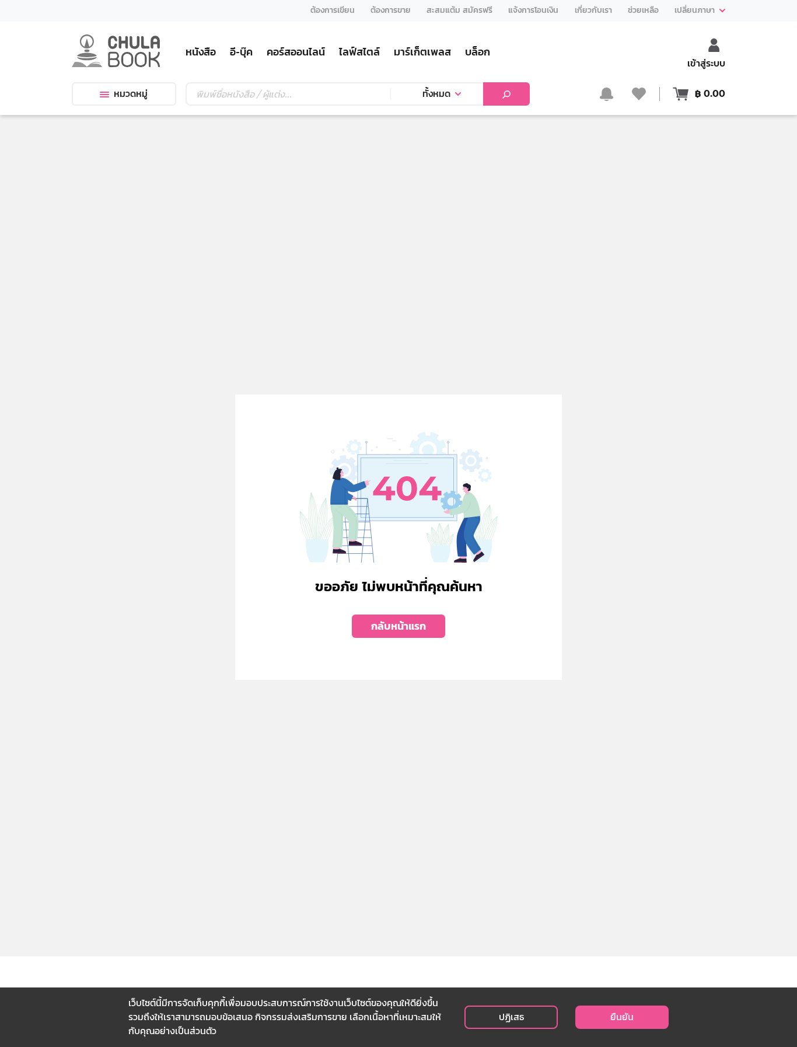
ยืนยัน (622, 1016)
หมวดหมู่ (131, 93)
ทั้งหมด (436, 93)
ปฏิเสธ (511, 1016)
